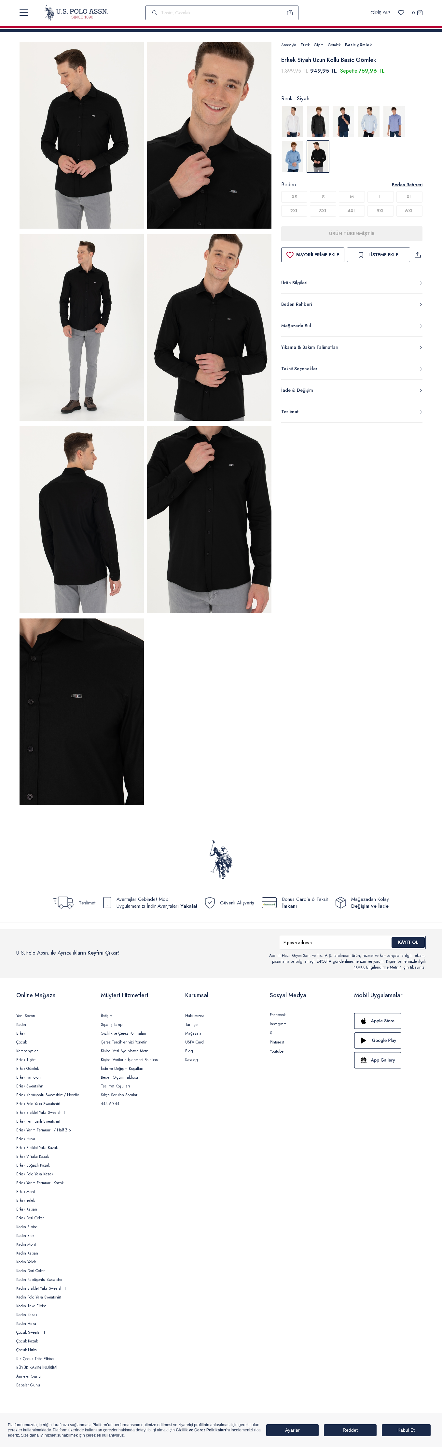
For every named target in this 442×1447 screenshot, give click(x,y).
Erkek (305, 45)
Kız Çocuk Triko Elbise (35, 1359)
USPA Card (194, 1042)
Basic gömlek (358, 45)
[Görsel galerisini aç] (82, 136)
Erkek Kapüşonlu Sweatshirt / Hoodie (47, 1095)
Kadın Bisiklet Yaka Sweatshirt (41, 1288)
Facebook (277, 1015)
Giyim (319, 45)
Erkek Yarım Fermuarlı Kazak (39, 1183)
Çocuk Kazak (27, 1341)
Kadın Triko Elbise (31, 1306)
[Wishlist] (401, 13)
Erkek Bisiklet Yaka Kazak (37, 1148)
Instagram (278, 1024)
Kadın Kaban (27, 1253)
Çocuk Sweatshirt (30, 1332)
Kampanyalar (27, 1051)
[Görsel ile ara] (290, 13)
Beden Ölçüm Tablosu (119, 1077)
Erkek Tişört (25, 1060)
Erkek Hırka (25, 1139)
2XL (294, 210)
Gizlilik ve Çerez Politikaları (123, 1033)
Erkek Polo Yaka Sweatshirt (38, 1104)
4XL (352, 210)
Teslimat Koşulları (115, 1086)
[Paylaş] (417, 255)
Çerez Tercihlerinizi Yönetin (124, 1042)
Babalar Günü (28, 1385)
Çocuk (21, 1042)
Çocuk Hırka (26, 1350)
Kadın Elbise (26, 1227)
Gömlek (334, 45)
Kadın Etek (25, 1236)
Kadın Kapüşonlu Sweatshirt (39, 1280)
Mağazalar (194, 1033)
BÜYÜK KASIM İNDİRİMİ (36, 1367)
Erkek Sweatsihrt (29, 1086)
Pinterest (277, 1042)
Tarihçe (191, 1025)
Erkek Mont (25, 1192)
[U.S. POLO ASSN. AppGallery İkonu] (390, 1060)
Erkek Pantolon (28, 1077)
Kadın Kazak (26, 1315)
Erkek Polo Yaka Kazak (34, 1174)
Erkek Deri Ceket (30, 1218)
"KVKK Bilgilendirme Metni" (377, 967)
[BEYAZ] (292, 121)
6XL (409, 210)
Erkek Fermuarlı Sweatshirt (38, 1121)
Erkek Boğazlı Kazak (33, 1165)
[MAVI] (368, 121)
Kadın (21, 1025)
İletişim (106, 1016)
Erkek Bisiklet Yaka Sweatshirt (40, 1112)
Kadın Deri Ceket (30, 1271)
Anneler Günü (28, 1376)
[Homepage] (76, 13)
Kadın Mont (26, 1244)
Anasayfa (288, 45)
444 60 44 (110, 1104)
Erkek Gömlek (27, 1068)
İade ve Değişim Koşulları (122, 1068)
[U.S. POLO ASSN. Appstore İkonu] (390, 1021)
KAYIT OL (408, 942)
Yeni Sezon (25, 1016)
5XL (381, 210)
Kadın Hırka (26, 1323)
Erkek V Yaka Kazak (32, 1156)
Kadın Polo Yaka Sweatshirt (38, 1297)
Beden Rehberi (407, 184)
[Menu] (24, 12)
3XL (323, 210)
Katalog (191, 1060)
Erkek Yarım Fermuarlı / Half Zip (43, 1130)
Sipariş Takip (111, 1025)
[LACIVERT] (343, 121)
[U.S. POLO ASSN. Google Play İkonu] (390, 1040)
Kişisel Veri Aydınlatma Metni (125, 1051)
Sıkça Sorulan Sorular (119, 1095)
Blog (189, 1051)
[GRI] (318, 121)
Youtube (276, 1051)
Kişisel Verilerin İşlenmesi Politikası (130, 1060)
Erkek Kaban (26, 1209)
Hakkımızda (194, 1016)
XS (294, 196)
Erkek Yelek (25, 1200)
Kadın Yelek (26, 1262)
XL (409, 196)
